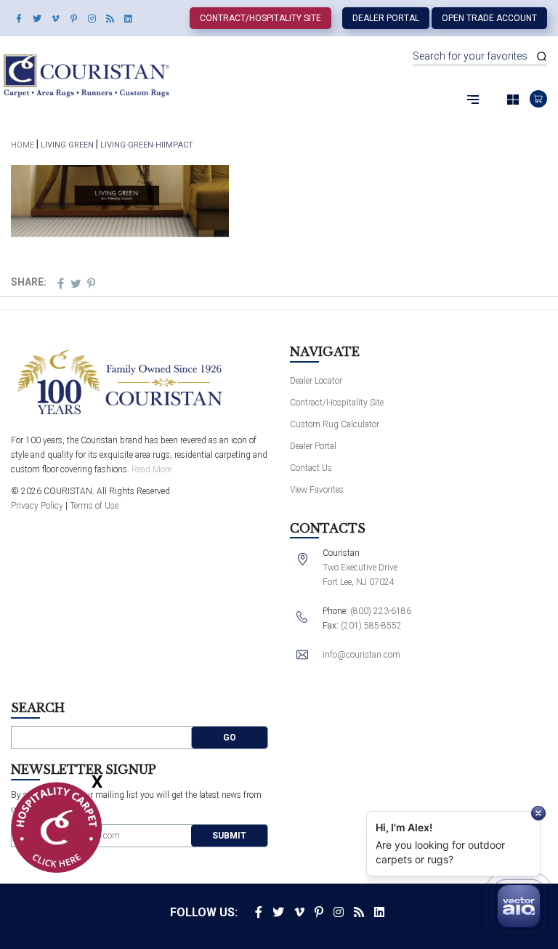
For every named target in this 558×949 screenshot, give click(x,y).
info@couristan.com (361, 655)
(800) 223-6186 (380, 611)
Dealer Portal (385, 18)
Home (22, 145)
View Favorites (317, 490)
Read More (151, 469)
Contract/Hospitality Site (260, 18)
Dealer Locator (316, 381)
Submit (229, 836)
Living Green (67, 145)
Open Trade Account (489, 18)
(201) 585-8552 (371, 626)
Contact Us (311, 468)
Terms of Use (94, 506)
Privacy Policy (37, 506)
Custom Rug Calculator (334, 424)
